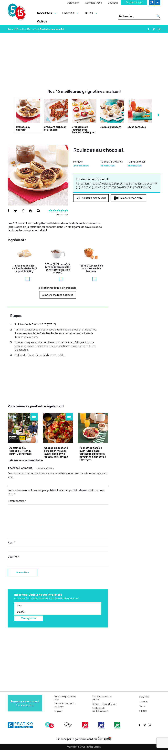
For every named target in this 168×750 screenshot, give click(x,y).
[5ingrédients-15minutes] (50, 725)
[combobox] (136, 16)
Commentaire (17, 501)
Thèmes (143, 701)
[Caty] (68, 725)
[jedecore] (101, 725)
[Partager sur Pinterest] (23, 210)
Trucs (142, 706)
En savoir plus (24, 703)
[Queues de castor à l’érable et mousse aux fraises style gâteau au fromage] (58, 428)
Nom (11, 542)
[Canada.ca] (104, 738)
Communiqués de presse (101, 698)
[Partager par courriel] (38, 210)
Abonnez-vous (93, 2)
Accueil (11, 29)
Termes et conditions (104, 704)
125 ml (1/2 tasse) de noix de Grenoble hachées (91, 269)
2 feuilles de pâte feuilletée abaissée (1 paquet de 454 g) (24, 269)
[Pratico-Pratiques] (22, 725)
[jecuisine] (85, 725)
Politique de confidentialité (100, 710)
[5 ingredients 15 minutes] (20, 13)
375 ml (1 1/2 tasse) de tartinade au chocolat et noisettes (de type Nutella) (58, 268)
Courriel (13, 556)
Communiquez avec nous (65, 698)
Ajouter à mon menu (131, 197)
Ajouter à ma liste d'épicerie (57, 294)
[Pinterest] (154, 29)
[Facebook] (148, 29)
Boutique (113, 2)
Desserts (32, 29)
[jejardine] (117, 725)
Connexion (73, 2)
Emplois (58, 711)
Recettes (21, 29)
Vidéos (42, 21)
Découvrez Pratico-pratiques (65, 705)
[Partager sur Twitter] (15, 210)
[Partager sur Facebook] (8, 210)
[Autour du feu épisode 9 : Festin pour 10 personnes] (23, 428)
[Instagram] (159, 29)
